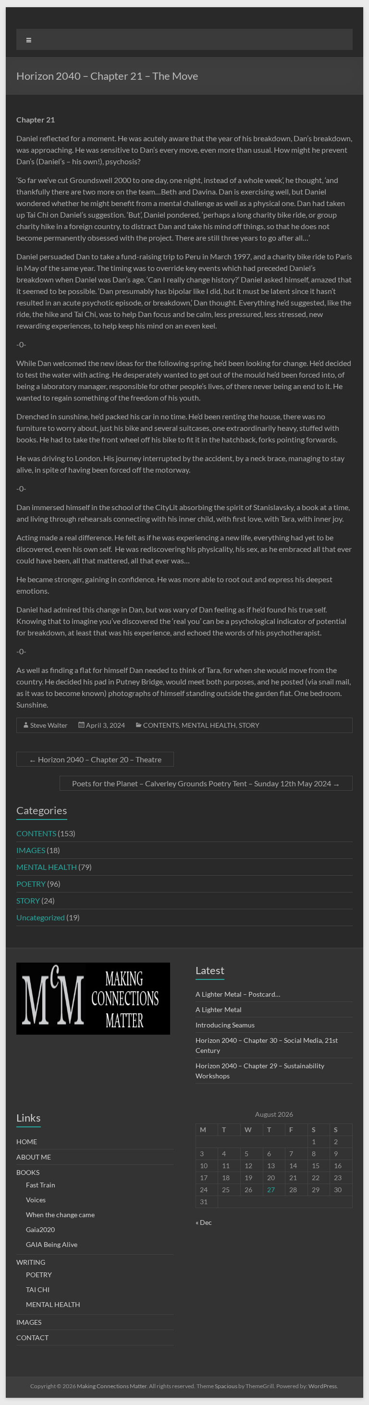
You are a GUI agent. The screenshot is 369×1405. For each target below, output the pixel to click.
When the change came (60, 1214)
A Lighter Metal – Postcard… (238, 994)
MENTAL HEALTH (209, 725)
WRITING (30, 1262)
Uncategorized (40, 917)
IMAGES (30, 850)
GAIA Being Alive (51, 1244)
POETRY (31, 883)
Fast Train (40, 1185)
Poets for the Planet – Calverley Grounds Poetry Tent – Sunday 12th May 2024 (206, 783)
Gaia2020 (40, 1229)
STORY (249, 725)
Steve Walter (49, 725)
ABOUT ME (33, 1157)
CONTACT (32, 1337)
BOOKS (27, 1172)
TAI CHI (37, 1289)
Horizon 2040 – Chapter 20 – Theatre (95, 759)
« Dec (204, 1222)
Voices (36, 1200)
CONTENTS (161, 725)
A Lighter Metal (219, 1009)
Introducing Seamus (225, 1025)
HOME (26, 1141)
